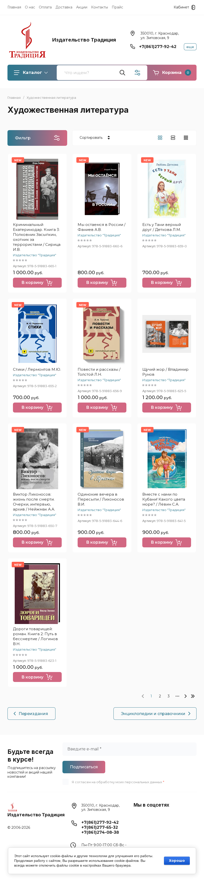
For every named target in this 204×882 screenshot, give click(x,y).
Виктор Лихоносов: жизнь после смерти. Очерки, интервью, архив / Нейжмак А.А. (34, 502)
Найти (122, 72)
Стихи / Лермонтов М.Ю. (37, 369)
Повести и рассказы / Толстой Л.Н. (99, 372)
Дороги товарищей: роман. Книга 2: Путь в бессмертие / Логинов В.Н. (35, 636)
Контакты (99, 7)
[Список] (173, 137)
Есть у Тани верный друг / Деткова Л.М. (161, 227)
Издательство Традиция (84, 40)
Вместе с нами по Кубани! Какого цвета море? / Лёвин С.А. (163, 499)
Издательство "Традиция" (34, 255)
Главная (14, 7)
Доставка (63, 7)
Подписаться (84, 767)
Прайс (117, 7)
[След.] (185, 696)
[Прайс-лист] (186, 137)
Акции (81, 7)
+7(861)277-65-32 (99, 827)
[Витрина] (160, 137)
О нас (30, 7)
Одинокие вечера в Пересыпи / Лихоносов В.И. (101, 499)
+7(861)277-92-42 (157, 46)
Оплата (45, 7)
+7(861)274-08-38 (100, 832)
